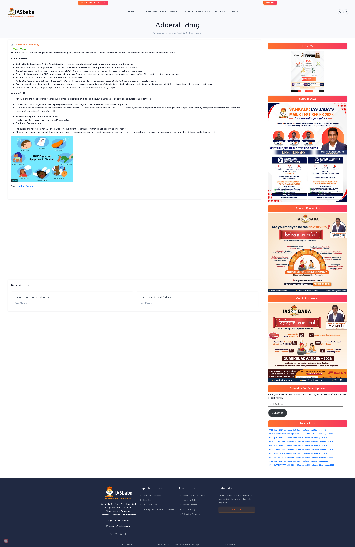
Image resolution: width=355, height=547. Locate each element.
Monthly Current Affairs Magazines (159, 509)
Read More (20, 303)
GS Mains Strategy (191, 514)
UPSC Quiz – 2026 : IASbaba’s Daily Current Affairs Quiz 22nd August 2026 (298, 461)
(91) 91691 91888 (119, 520)
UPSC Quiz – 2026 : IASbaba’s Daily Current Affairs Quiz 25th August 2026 (297, 445)
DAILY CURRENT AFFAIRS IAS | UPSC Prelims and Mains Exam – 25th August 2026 (300, 449)
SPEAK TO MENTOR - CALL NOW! (93, 3)
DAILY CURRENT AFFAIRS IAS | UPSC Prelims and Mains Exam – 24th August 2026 (300, 457)
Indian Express (26, 186)
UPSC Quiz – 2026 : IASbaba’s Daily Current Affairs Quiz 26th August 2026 (297, 438)
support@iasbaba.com (119, 526)
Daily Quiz (147, 500)
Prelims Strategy (190, 504)
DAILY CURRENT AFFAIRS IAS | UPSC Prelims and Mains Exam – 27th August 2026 (300, 434)
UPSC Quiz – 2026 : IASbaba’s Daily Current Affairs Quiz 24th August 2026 (297, 453)
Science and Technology (26, 44)
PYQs (172, 11)
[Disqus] (135, 237)
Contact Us (235, 11)
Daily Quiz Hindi (149, 504)
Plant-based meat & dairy (155, 297)
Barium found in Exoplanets (31, 297)
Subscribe (277, 413)
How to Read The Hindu (193, 495)
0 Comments (194, 33)
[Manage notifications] (6, 541)
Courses (186, 11)
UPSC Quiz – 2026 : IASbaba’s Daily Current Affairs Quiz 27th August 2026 (297, 430)
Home (131, 11)
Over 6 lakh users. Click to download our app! (177, 544)
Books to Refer (189, 500)
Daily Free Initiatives (152, 11)
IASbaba (130, 544)
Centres (218, 11)
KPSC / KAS (202, 11)
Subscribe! (230, 544)
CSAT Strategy (189, 509)
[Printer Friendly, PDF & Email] (19, 49)
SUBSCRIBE (270, 3)
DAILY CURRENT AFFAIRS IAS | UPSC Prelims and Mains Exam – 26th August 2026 (300, 442)
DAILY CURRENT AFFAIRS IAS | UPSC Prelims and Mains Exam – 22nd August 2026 (301, 465)
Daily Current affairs (151, 495)
